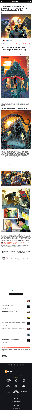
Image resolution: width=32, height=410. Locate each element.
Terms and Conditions (16, 405)
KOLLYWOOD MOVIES (16, 387)
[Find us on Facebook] (9, 365)
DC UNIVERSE (8, 386)
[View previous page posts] (15, 168)
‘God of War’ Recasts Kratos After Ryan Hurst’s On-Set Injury (9, 311)
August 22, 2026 (4, 308)
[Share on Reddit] (4, 40)
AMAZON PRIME (8, 380)
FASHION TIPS (8, 392)
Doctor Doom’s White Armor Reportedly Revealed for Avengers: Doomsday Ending (13, 164)
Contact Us (16, 397)
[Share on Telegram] (9, 40)
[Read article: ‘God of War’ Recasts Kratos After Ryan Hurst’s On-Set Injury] (28, 312)
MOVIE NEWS (16, 391)
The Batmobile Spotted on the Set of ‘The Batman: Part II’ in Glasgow (10, 339)
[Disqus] (16, 276)
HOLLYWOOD (16, 384)
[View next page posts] (16, 168)
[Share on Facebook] (1, 40)
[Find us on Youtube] (17, 365)
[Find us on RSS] (23, 365)
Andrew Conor (8, 257)
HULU (16, 386)
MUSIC (24, 380)
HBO (16, 380)
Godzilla (28, 245)
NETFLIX (23, 381)
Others (24, 385)
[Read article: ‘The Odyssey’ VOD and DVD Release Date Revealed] (28, 306)
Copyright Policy (16, 398)
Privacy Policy (16, 404)
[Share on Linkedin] (7, 40)
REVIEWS (23, 386)
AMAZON (8, 379)
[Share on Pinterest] (6, 40)
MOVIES (24, 379)
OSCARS (23, 384)
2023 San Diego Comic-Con (6, 245)
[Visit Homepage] (15, 1)
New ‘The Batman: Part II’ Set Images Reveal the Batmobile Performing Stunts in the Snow (13, 322)
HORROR (16, 385)
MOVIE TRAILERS (16, 392)
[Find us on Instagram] (14, 365)
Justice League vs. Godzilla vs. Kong (21, 43)
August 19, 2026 (4, 342)
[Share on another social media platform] (11, 40)
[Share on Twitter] (3, 40)
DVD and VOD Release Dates (8, 389)
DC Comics (24, 245)
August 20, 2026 (4, 325)
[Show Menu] (1, 1)
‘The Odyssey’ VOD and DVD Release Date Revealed (8, 305)
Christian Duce (19, 245)
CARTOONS (8, 384)
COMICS (4, 4)
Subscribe (4, 356)
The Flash (22, 246)
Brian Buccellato (13, 245)
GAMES (16, 379)
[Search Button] (30, 1)
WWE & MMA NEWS (24, 391)
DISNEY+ (8, 387)
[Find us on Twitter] (12, 365)
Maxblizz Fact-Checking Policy (16, 401)
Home (1, 4)
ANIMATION (8, 381)
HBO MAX (16, 381)
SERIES (24, 387)
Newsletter (16, 402)
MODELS (16, 390)
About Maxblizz (16, 395)
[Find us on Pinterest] (20, 365)
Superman (18, 246)
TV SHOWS (23, 390)
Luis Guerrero (14, 246)
